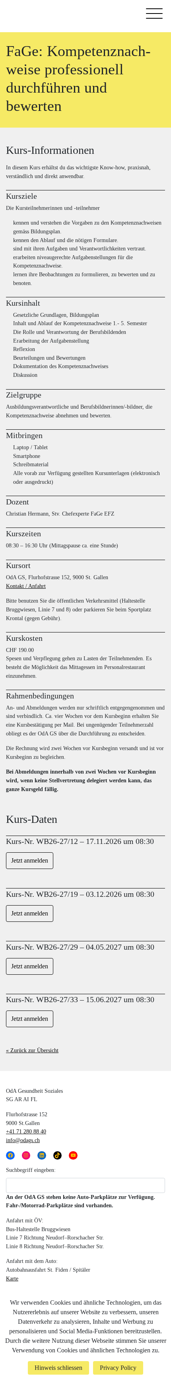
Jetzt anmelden (29, 860)
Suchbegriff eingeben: (31, 1170)
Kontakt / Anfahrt (26, 586)
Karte (12, 1278)
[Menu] (154, 14)
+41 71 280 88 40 (26, 1131)
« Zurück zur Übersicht (32, 1050)
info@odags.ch (23, 1140)
